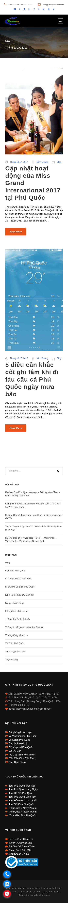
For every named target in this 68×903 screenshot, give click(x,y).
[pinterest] (34, 9)
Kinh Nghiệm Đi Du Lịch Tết (19, 594)
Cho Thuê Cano (17, 762)
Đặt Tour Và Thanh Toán (21, 846)
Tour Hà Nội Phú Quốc (21, 793)
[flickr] (24, 9)
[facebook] (19, 9)
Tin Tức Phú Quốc (14, 643)
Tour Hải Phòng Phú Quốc (23, 800)
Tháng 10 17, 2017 (19, 162)
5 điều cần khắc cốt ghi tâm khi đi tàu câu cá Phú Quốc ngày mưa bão (32, 379)
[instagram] (53, 9)
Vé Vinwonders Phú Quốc (22, 736)
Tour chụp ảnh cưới (15, 651)
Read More (16, 231)
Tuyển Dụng (11, 659)
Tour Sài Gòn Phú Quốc (21, 804)
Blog (59, 162)
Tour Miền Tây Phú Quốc (22, 815)
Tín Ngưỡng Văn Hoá (16, 635)
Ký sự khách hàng (14, 603)
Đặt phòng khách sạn (20, 732)
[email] (15, 9)
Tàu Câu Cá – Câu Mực (22, 758)
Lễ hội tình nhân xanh (16, 611)
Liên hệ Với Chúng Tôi (21, 839)
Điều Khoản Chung (19, 853)
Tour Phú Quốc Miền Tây (22, 796)
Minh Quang (42, 162)
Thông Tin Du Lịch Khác (17, 619)
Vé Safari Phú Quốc (19, 739)
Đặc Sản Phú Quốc (15, 570)
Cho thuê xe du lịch (19, 743)
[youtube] (48, 9)
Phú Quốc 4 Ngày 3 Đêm (23, 811)
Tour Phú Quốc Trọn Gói (22, 785)
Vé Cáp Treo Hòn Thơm (22, 754)
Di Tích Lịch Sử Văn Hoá (18, 578)
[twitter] (43, 9)
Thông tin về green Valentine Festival (24, 627)
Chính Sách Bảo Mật (20, 850)
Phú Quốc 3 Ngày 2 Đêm (23, 808)
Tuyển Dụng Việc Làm (21, 842)
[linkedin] (29, 9)
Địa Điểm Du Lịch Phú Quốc (19, 586)
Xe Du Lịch (15, 750)
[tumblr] (38, 9)
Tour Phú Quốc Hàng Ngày (23, 789)
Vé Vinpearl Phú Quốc (21, 747)
